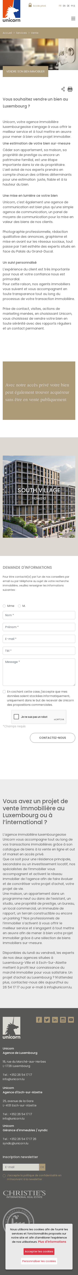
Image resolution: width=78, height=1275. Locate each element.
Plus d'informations (52, 1242)
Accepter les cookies (39, 1251)
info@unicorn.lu (13, 1079)
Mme (10, 606)
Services (21, 33)
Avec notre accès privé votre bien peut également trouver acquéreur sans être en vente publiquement (37, 392)
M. (23, 606)
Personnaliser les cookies (39, 1261)
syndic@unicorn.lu (15, 1143)
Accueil (7, 33)
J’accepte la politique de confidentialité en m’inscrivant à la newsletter (34, 1177)
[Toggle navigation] (73, 18)
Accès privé (39, 5)
